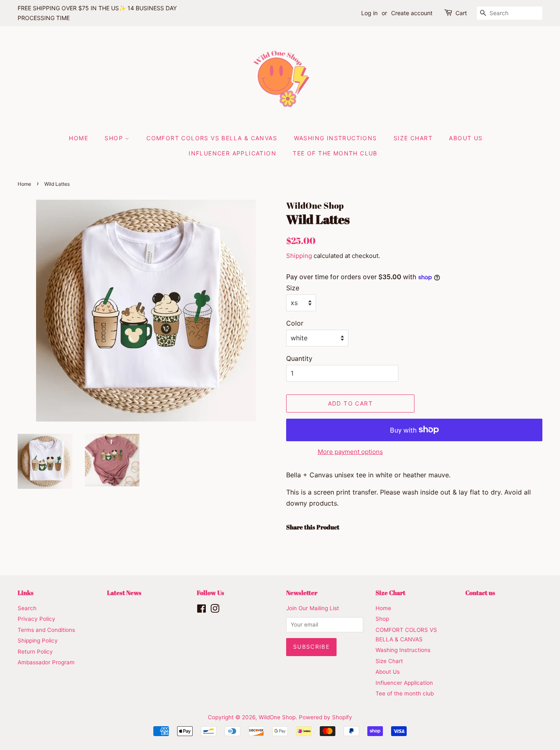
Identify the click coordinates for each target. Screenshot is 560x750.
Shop (115, 137)
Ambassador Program (46, 662)
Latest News (124, 592)
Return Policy (35, 651)
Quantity (299, 358)
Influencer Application (232, 153)
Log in (369, 12)
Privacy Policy (36, 619)
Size (292, 288)
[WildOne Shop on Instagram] (214, 610)
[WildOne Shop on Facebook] (201, 610)
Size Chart (413, 137)
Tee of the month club (335, 153)
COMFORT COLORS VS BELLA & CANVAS (211, 137)
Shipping (299, 256)
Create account (412, 12)
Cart (461, 12)
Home (78, 137)
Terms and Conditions (46, 630)
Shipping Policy (38, 640)
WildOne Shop (277, 717)
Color (294, 323)
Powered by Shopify (325, 717)
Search (27, 608)
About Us (466, 137)
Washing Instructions (335, 137)
